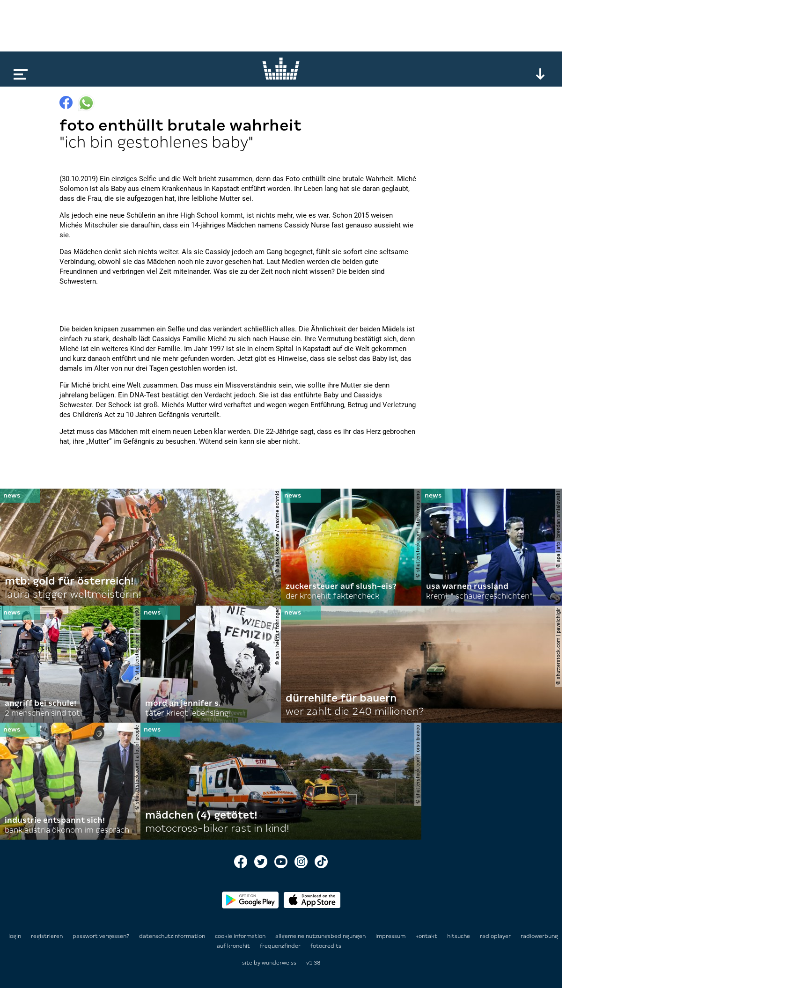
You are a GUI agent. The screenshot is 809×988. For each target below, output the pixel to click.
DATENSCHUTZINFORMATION (172, 936)
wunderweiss (279, 962)
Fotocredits (325, 946)
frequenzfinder (281, 946)
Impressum (391, 936)
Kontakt (427, 936)
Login (14, 936)
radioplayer (496, 936)
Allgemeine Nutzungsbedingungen (321, 936)
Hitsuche (459, 936)
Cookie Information (241, 936)
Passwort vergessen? (101, 936)
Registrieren (47, 936)
